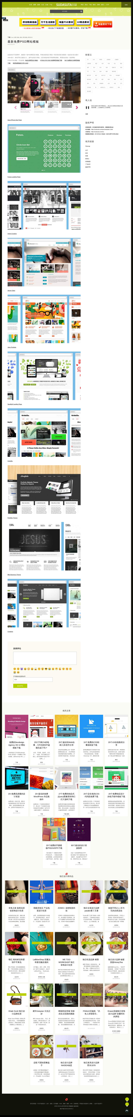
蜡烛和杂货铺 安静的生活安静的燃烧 (66, 1012)
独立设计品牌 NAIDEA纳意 (66, 1064)
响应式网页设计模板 (31, 60)
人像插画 (108, 59)
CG (88, 59)
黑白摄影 (89, 91)
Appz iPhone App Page (15, 120)
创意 (96, 63)
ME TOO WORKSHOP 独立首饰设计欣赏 (66, 962)
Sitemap (87, 146)
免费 (15, 37)
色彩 (115, 83)
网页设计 (30, 37)
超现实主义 (102, 87)
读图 (102, 4)
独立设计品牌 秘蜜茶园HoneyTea (116, 960)
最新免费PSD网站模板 (23, 41)
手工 (88, 71)
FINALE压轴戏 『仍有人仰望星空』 (91, 1012)
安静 (107, 67)
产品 (50, 4)
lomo (94, 59)
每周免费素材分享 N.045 (20, 63)
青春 (119, 87)
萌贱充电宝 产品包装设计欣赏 (41, 909)
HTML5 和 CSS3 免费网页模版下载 (51, 60)
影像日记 (114, 67)
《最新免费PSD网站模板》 (112, 134)
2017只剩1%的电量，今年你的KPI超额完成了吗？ (41, 745)
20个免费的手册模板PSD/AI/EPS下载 (54, 846)
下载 (90, 4)
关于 (107, 4)
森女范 (116, 976)
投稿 (126, 5)
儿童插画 (89, 63)
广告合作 (87, 164)
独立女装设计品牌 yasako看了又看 (91, 909)
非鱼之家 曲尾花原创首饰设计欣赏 (17, 909)
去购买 (16, 891)
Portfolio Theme (12, 518)
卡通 (102, 63)
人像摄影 (116, 59)
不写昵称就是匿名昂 (19, 676)
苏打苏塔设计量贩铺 (100, 134)
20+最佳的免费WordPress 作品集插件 (42, 796)
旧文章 (127, 1104)
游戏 (109, 79)
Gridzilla (10, 461)
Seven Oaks (11, 290)
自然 (109, 83)
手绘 (94, 71)
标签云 (87, 158)
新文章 (127, 1099)
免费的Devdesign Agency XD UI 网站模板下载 (16, 745)
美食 (94, 83)
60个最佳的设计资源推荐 (79, 846)
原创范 (16, 925)
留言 (86, 153)
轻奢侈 (118, 1031)
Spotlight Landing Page (15, 404)
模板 (18, 37)
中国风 (100, 59)
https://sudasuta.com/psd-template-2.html (102, 129)
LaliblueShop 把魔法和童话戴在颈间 (41, 960)
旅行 (96, 75)
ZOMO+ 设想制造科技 (66, 909)
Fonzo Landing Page (14, 177)
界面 (82, 4)
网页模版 (25, 37)
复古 (94, 67)
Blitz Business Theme (14, 574)
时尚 (111, 75)
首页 (30, 4)
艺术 (121, 83)
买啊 (98, 4)
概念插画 (89, 79)
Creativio (10, 631)
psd (12, 37)
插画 (34, 4)
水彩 (96, 79)
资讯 (41, 762)
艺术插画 (89, 87)
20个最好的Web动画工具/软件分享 (66, 743)
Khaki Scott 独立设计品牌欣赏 (17, 1012)
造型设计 (112, 87)
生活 (42, 4)
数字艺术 (89, 75)
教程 (94, 4)
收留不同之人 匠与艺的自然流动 (116, 909)
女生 (100, 67)
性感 (121, 67)
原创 (86, 4)
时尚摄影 (118, 75)
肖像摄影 (101, 83)
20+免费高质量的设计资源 (16, 795)
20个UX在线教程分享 (116, 743)
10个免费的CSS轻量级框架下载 (91, 743)
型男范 (66, 925)
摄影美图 (114, 71)
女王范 (91, 925)
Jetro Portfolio (12, 347)
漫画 (115, 79)
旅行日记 (103, 75)
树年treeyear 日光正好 (41, 1012)
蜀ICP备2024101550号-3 (66, 1108)
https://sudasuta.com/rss (97, 131)
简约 (88, 83)
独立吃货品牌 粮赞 (91, 959)
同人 (115, 63)
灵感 (46, 4)
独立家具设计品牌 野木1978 (91, 1064)
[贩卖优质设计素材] (5, 21)
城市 (88, 67)
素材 (21, 37)
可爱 (109, 63)
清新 (102, 79)
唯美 (121, 63)
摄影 (38, 4)
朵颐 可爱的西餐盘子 (41, 1064)
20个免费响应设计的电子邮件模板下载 (116, 795)
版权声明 (87, 167)
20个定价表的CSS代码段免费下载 (91, 795)
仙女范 (16, 976)
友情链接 (87, 161)
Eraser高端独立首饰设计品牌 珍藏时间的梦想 (116, 1014)
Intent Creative (12, 233)
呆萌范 (41, 925)
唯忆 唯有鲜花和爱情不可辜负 (17, 960)
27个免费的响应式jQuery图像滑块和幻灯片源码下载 (66, 796)
